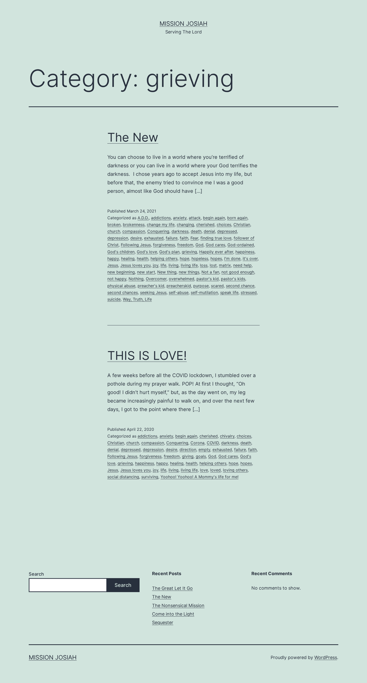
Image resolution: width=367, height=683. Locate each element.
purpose (201, 285)
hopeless (199, 258)
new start (146, 271)
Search (36, 574)
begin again (214, 217)
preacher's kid (151, 285)
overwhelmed (181, 278)
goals (201, 456)
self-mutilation (204, 292)
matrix (225, 265)
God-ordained (240, 244)
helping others (164, 258)
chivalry (227, 436)
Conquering (158, 231)
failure (172, 237)
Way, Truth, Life (137, 299)
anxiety (179, 217)
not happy (116, 278)
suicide (114, 299)
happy (113, 258)
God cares (215, 244)
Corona (197, 442)
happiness (244, 251)
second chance (240, 285)
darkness (180, 231)
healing (128, 258)
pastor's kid (207, 278)
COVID (213, 442)
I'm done (232, 258)
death (196, 231)
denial (209, 231)
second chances (122, 292)
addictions (161, 217)
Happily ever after (216, 251)
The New (132, 137)
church (113, 231)
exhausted (154, 237)
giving (187, 456)
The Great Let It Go (172, 588)
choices (224, 224)
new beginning (121, 271)
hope (184, 258)
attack (195, 217)
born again (237, 217)
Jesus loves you (135, 265)
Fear (194, 237)
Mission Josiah (183, 23)
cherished (205, 224)
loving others (235, 469)
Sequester (162, 622)
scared (217, 285)
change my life (161, 224)
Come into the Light (173, 614)
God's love (147, 251)
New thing (167, 271)
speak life (229, 292)
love (204, 469)
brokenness (134, 224)
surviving (149, 476)
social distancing (123, 476)
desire (136, 237)
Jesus (112, 265)
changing (185, 224)
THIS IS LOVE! (147, 355)
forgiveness (164, 244)
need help (242, 265)
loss (203, 265)
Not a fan (210, 271)
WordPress (325, 657)
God (199, 244)
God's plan (169, 251)
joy (155, 265)
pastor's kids (233, 278)
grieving (189, 251)
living (174, 265)
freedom (185, 244)
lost (213, 265)
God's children (121, 251)
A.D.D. (143, 217)
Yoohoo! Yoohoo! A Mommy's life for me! (199, 476)
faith (184, 237)
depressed (227, 231)
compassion (133, 231)
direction (188, 449)
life (163, 265)
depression (117, 237)
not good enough (237, 271)
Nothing (136, 278)
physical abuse (121, 285)
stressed (249, 292)
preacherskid (179, 285)
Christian (241, 224)
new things (189, 271)
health (142, 258)
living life (189, 265)
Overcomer (156, 278)
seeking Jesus (153, 292)
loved (215, 469)
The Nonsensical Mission (178, 605)
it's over (250, 258)
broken (114, 224)
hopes (216, 258)
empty (204, 449)
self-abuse (178, 292)
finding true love (215, 237)
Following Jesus (136, 244)
